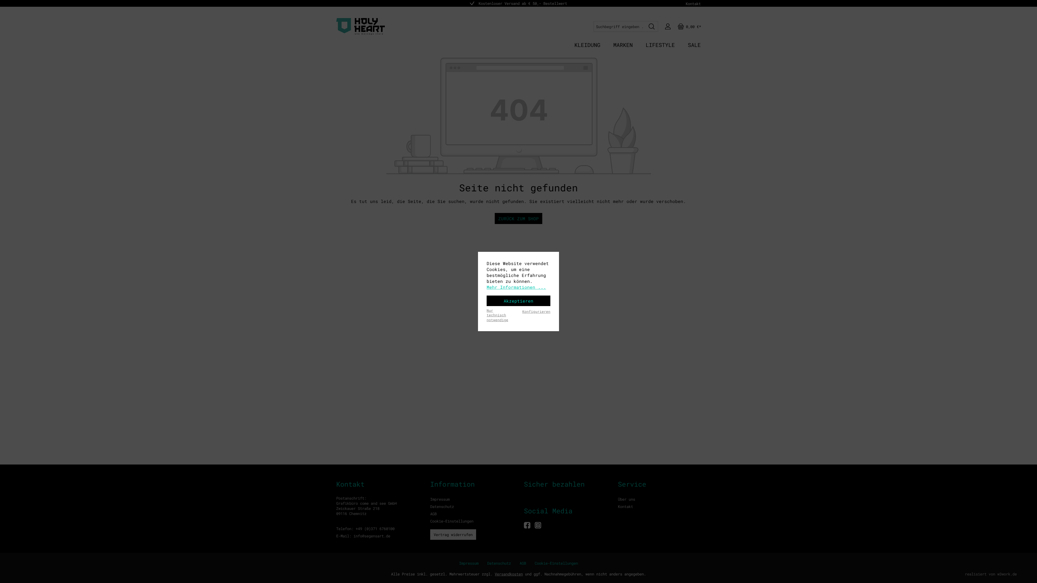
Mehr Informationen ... (516, 287)
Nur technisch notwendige (497, 315)
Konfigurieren (536, 311)
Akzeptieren (518, 301)
